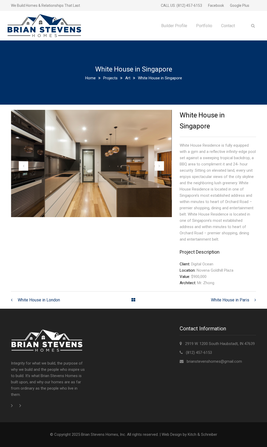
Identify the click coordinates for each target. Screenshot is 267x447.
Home (90, 78)
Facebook (216, 5)
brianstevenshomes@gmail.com (214, 361)
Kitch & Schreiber (202, 434)
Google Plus (239, 5)
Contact (228, 25)
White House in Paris (230, 299)
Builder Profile (174, 25)
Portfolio (204, 25)
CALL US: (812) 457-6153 (181, 5)
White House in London (39, 299)
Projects (110, 78)
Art (127, 78)
